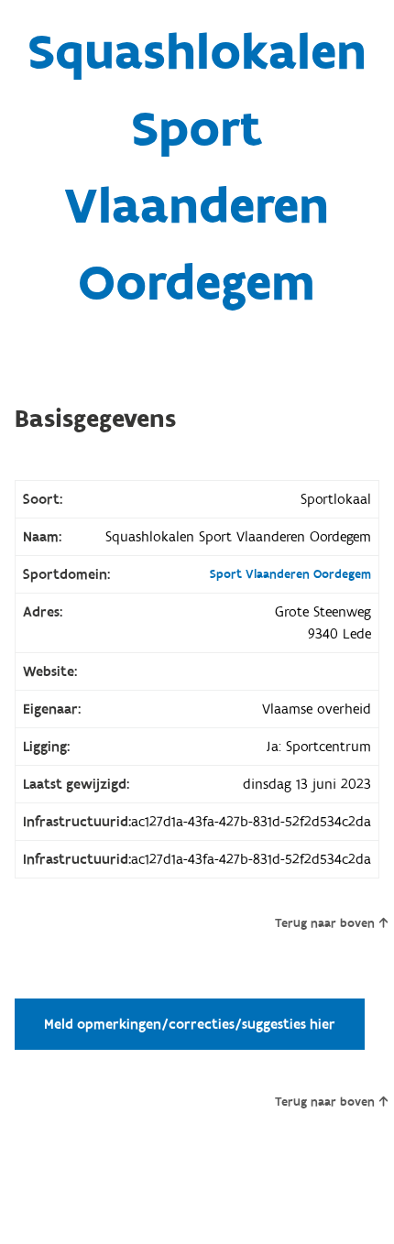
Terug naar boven (325, 923)
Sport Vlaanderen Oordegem (290, 574)
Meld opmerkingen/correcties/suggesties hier (189, 1024)
